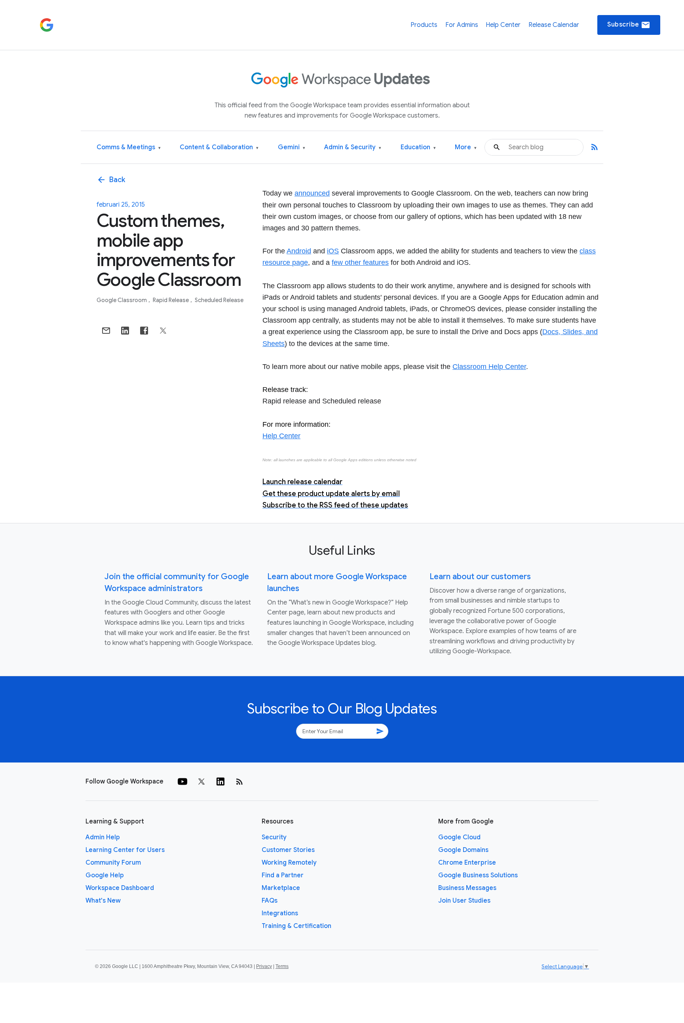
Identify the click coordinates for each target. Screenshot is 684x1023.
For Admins (461, 25)
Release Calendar (553, 25)
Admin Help (103, 837)
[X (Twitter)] (201, 781)
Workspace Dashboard (120, 888)
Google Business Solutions (478, 875)
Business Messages (467, 888)
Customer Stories (288, 850)
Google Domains (463, 850)
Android (299, 251)
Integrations (280, 913)
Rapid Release (171, 300)
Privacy (264, 966)
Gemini (291, 147)
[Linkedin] (220, 781)
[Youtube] (182, 781)
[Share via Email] (106, 330)
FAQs (269, 901)
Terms (282, 966)
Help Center (503, 25)
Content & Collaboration (219, 147)
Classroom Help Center (489, 367)
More (466, 147)
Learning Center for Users (125, 850)
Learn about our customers (480, 577)
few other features (360, 262)
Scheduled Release (219, 300)
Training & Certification (296, 926)
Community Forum (113, 863)
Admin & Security (352, 147)
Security (274, 837)
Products (423, 25)
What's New (103, 901)
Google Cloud (459, 837)
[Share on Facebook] (144, 330)
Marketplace (281, 888)
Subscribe (628, 25)
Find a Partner (283, 875)
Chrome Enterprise (467, 863)
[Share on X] (163, 330)
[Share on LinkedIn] (125, 330)
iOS (333, 251)
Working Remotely (289, 863)
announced (312, 193)
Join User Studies (464, 901)
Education (418, 147)
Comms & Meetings (129, 147)
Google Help (105, 875)
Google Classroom (122, 300)
